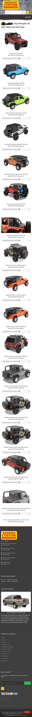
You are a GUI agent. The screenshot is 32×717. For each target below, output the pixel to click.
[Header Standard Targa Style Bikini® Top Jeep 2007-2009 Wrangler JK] (16, 374)
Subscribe (27, 683)
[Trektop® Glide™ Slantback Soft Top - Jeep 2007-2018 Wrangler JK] (16, 101)
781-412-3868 (6, 550)
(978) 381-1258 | (4, 709)
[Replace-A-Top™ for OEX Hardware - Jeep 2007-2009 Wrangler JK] (16, 283)
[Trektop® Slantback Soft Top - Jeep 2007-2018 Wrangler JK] (16, 71)
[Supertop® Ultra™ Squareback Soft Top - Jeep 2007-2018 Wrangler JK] (16, 162)
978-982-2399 (6, 545)
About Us (4, 639)
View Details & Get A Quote (11, 58)
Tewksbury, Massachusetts (9, 543)
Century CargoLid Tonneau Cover (16, 612)
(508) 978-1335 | (23, 709)
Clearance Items (6, 651)
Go (24, 12)
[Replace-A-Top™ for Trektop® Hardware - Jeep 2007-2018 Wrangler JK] (16, 344)
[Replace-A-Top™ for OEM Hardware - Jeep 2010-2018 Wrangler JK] (16, 253)
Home (3, 637)
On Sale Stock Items (7, 649)
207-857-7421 (6, 564)
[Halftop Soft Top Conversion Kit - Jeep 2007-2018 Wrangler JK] (16, 223)
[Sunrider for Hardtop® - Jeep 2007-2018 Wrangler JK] (16, 41)
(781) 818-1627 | (14, 709)
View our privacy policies (20, 715)
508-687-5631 (6, 554)
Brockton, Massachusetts (8, 553)
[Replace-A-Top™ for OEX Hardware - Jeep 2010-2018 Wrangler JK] (16, 314)
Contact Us (4, 660)
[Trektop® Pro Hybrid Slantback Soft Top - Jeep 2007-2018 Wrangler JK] (16, 132)
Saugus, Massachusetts (8, 548)
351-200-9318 (6, 559)
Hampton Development (6, 698)
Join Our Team (5, 656)
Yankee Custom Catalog (7, 646)
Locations (4, 642)
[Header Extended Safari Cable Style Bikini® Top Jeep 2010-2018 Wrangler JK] (16, 496)
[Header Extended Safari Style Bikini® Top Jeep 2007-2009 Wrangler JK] (16, 465)
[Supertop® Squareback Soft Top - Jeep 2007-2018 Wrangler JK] (16, 192)
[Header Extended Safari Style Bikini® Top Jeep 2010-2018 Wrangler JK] (16, 435)
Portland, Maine (6, 562)
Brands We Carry (6, 644)
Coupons (4, 653)
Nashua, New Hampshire (8, 557)
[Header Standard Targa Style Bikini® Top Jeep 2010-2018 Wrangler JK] (16, 405)
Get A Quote (5, 658)
